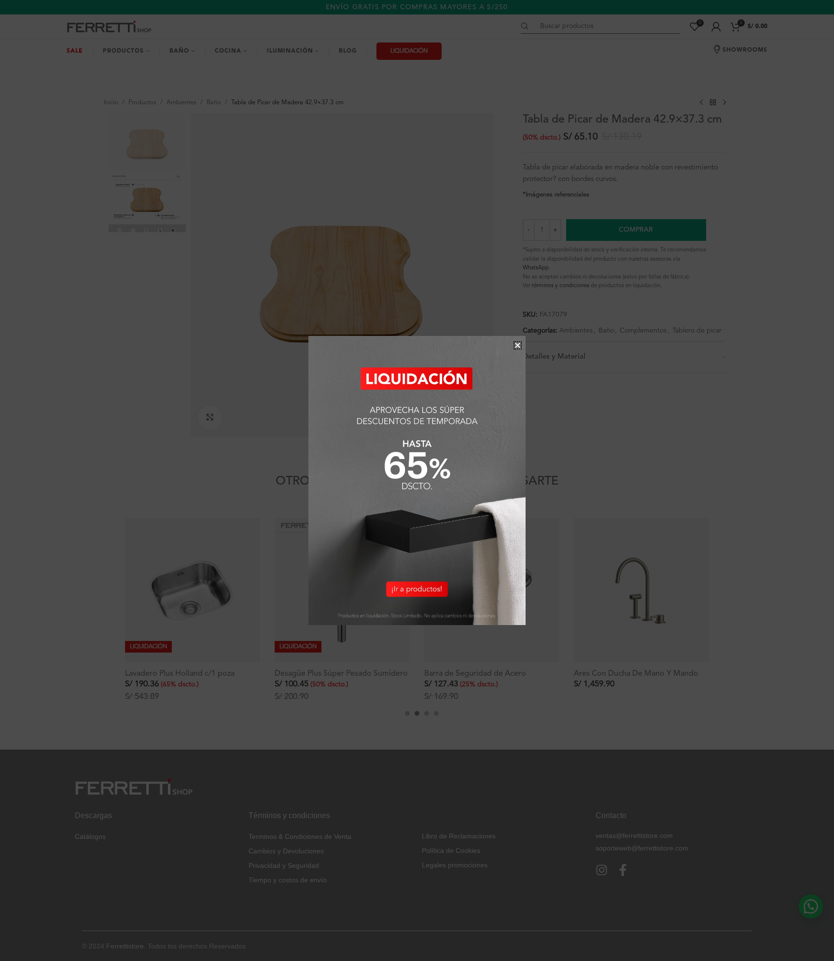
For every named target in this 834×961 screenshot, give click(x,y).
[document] (417, 480)
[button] (517, 345)
